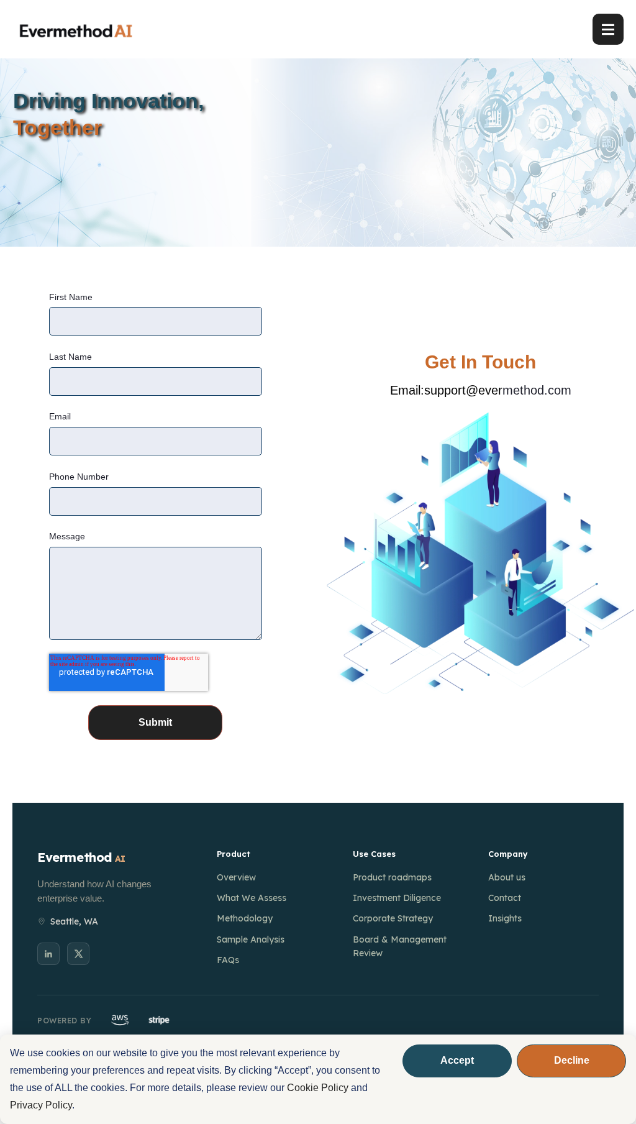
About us (506, 877)
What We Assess (251, 897)
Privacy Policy (41, 1105)
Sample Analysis (250, 939)
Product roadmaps (392, 877)
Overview (236, 877)
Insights (505, 918)
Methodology (245, 918)
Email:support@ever (446, 390)
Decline (571, 1060)
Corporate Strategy (393, 918)
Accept (457, 1060)
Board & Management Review (400, 946)
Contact (504, 897)
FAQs (228, 960)
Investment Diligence (397, 897)
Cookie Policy (317, 1087)
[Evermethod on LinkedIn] (48, 954)
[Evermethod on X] (78, 954)
